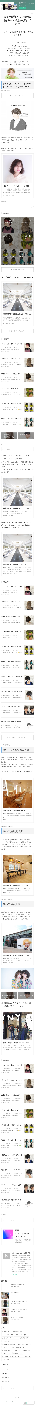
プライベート (6, 1359)
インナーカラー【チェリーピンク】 (11, 344)
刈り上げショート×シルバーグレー (11, 691)
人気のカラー (7, 1338)
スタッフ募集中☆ (15, 1293)
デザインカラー (21, 1334)
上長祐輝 (16, 1350)
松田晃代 (6, 1350)
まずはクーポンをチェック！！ (17, 737)
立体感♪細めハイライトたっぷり (11, 374)
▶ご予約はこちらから (17, 95)
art (17, 1356)
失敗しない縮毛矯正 (8, 1344)
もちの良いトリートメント (10, 1341)
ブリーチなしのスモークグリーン (19, 1301)
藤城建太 (20, 1347)
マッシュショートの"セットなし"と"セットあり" (15, 706)
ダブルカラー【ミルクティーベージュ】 (13, 359)
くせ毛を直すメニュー (25, 1344)
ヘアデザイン (7, 1356)
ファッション (25, 1356)
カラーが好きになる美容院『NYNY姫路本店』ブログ (17, 20)
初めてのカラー (17, 1331)
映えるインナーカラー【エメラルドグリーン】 (15, 419)
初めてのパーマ (8, 1347)
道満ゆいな (6, 1353)
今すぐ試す (22, 7)
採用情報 (5, 1331)
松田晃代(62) (4, 201)
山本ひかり (17, 1353)
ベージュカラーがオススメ (17, 1317)
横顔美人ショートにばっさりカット (11, 676)
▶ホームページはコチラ (17, 331)
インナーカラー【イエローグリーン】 (12, 389)
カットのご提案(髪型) (21, 1338)
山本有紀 (26, 1350)
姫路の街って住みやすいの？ (18, 1284)
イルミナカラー (7, 1334)
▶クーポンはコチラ (17, 269)
